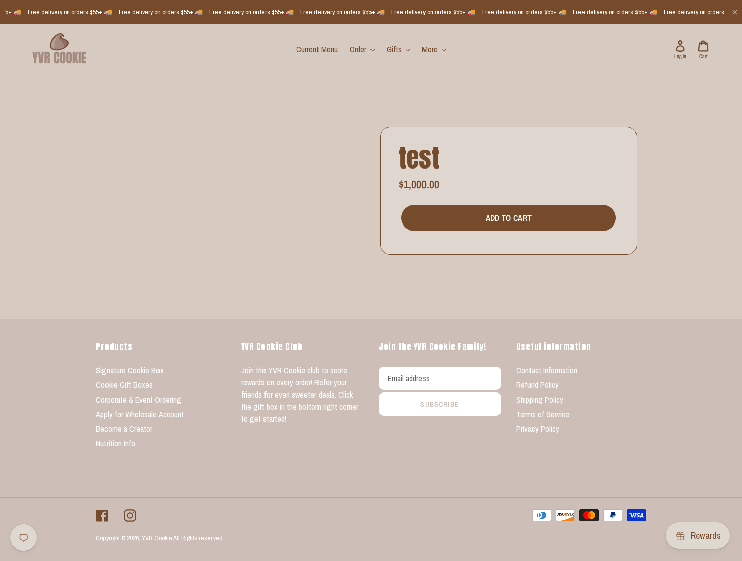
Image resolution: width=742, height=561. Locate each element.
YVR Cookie (157, 538)
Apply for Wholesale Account (140, 414)
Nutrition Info (115, 443)
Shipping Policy (539, 399)
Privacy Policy (537, 428)
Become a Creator (124, 428)
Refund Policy (537, 384)
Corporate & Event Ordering (138, 399)
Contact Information (546, 370)
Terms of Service (542, 414)
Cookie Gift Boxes (124, 384)
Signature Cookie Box (130, 370)
